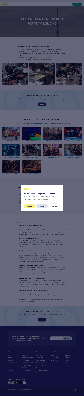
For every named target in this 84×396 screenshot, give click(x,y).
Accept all (29, 206)
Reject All (42, 206)
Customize (54, 206)
